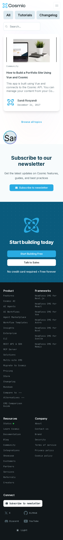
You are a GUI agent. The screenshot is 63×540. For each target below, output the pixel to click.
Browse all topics (31, 121)
